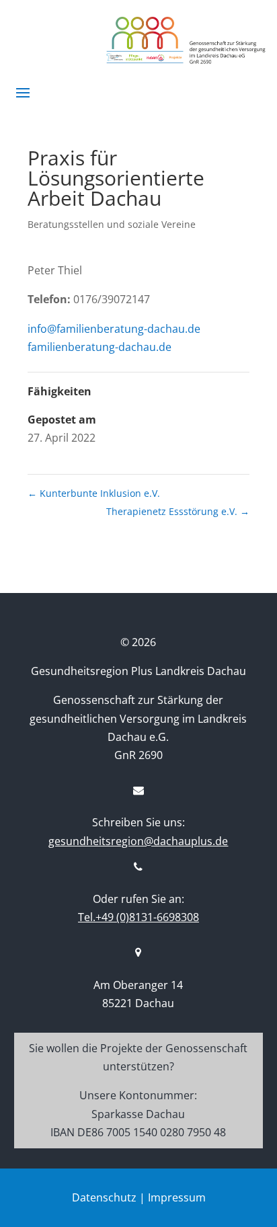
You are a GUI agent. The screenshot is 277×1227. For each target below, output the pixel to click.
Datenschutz (104, 1197)
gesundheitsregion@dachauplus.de (138, 841)
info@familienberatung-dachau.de (114, 328)
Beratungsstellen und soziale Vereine (112, 224)
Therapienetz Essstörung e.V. (177, 511)
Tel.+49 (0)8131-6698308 (138, 917)
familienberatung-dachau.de (99, 347)
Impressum (177, 1197)
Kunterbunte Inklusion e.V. (94, 493)
